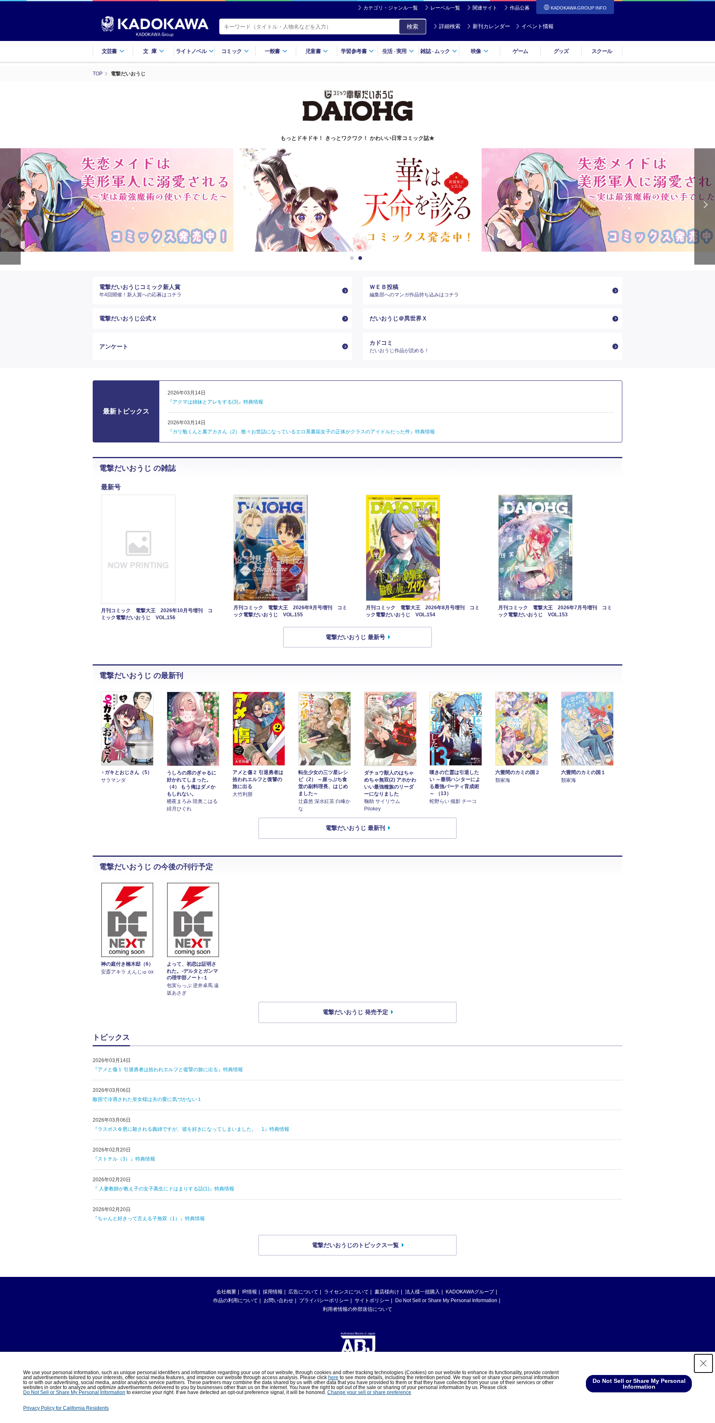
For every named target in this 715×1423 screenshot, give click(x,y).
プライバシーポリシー (324, 1300)
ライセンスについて (346, 1292)
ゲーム (520, 51)
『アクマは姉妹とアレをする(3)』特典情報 (215, 402)
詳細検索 (450, 26)
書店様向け (386, 1292)
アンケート (113, 346)
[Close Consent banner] (703, 1363)
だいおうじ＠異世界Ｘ (398, 318)
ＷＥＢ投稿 (414, 291)
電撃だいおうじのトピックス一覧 (355, 1245)
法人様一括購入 (422, 1292)
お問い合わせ (278, 1300)
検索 (412, 26)
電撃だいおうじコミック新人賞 (140, 291)
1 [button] (353, 258)
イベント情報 (537, 26)
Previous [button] (10, 206)
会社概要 (226, 1292)
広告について (303, 1292)
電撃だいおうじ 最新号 (355, 637)
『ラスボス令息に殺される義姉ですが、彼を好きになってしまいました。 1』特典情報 (191, 1129)
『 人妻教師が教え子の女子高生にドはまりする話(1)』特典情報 (163, 1189)
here (333, 1377)
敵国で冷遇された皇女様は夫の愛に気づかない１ (147, 1099)
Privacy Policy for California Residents (66, 1408)
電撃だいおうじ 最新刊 (355, 827)
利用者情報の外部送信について (357, 1309)
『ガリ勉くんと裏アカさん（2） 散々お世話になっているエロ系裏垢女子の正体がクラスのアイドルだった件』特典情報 (301, 432)
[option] (357, 200)
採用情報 (273, 1292)
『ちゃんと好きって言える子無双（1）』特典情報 (149, 1218)
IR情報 (249, 1292)
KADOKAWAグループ (470, 1292)
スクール (602, 51)
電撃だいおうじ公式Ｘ (128, 318)
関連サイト (485, 8)
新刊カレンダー (491, 26)
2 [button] (361, 258)
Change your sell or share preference (369, 1392)
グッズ (561, 51)
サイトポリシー (372, 1300)
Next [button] (704, 206)
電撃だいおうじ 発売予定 (355, 1012)
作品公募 (520, 8)
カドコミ (399, 346)
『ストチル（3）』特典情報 (124, 1159)
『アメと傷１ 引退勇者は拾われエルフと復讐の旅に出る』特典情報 (168, 1069)
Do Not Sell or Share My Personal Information (446, 1300)
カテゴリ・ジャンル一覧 (390, 8)
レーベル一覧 (445, 8)
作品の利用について (235, 1300)
